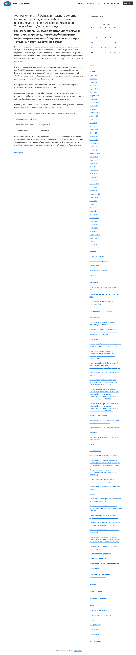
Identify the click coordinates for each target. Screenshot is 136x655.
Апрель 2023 (94, 211)
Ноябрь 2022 (94, 228)
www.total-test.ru (57, 107)
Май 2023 (93, 208)
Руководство (94, 266)
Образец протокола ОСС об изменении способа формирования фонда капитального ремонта (106, 508)
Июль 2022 (93, 241)
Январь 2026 (94, 99)
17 (92, 47)
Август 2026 (94, 75)
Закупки (92, 444)
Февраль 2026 (94, 96)
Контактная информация (99, 261)
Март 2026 (93, 92)
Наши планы (94, 339)
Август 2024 (94, 157)
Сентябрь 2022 (95, 235)
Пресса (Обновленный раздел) (100, 615)
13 (106, 42)
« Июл (92, 65)
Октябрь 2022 (94, 231)
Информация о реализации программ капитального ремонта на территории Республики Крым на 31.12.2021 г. (103, 382)
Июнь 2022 (93, 245)
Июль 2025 (93, 119)
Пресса (92, 620)
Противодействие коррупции (101, 311)
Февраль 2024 (94, 177)
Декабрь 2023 (94, 184)
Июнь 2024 (93, 163)
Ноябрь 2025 (94, 106)
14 (110, 42)
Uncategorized (19, 153)
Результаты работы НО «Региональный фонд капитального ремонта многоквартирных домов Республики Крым (105, 365)
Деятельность (95, 317)
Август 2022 (94, 238)
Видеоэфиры (94, 629)
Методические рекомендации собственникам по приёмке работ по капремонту (103, 472)
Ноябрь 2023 (94, 187)
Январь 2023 (94, 221)
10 (92, 42)
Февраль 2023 (94, 218)
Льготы (92, 494)
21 (110, 47)
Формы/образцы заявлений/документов (104, 456)
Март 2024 (93, 174)
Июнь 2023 (93, 204)
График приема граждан (98, 270)
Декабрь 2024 (94, 143)
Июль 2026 (93, 79)
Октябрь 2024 (94, 150)
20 (106, 47)
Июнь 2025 (93, 123)
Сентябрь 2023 (95, 194)
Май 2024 (93, 167)
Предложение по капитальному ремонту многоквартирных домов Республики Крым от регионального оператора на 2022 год (105, 539)
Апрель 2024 (94, 170)
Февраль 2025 (94, 136)
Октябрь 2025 (94, 109)
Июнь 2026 (93, 82)
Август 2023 (94, 197)
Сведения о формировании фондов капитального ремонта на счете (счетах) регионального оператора (104, 331)
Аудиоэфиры (94, 634)
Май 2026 (93, 85)
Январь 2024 (94, 180)
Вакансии (93, 275)
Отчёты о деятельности (98, 416)
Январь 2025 (94, 140)
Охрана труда (94, 432)
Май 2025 (93, 126)
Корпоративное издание (98, 610)
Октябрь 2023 (94, 191)
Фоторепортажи (95, 625)
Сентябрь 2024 (95, 153)
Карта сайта (78, 651)
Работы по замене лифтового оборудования (105, 428)
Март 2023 (93, 214)
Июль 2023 (93, 201)
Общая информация (97, 256)
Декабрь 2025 (94, 102)
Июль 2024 (93, 160)
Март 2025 (93, 133)
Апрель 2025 (94, 130)
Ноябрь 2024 (94, 147)
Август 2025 (94, 116)
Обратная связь (95, 641)
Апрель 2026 (94, 89)
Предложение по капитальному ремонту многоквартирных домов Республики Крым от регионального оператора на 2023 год (105, 462)
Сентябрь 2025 (95, 113)
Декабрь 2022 (94, 225)
